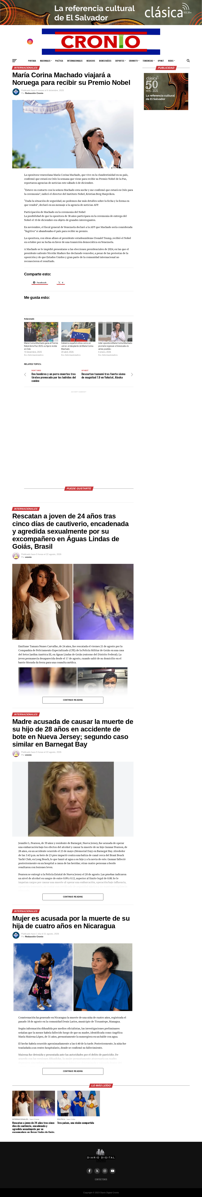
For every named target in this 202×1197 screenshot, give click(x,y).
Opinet (161, 60)
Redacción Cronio (34, 93)
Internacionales (74, 60)
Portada (32, 60)
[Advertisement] (79, 437)
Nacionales (45, 60)
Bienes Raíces (105, 60)
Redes (170, 60)
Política (59, 60)
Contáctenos (101, 1179)
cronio (28, 557)
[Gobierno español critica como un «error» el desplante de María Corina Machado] (78, 332)
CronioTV (133, 60)
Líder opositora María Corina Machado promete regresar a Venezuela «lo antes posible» (115, 346)
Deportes (119, 60)
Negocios (91, 60)
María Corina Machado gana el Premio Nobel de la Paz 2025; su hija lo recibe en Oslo (41, 346)
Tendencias (148, 60)
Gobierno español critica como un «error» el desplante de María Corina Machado (77, 346)
